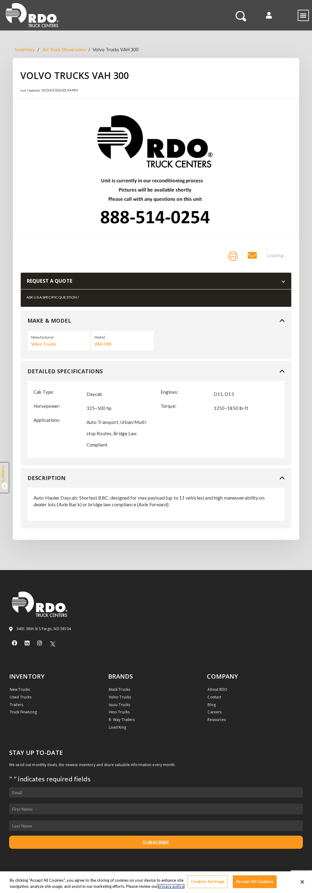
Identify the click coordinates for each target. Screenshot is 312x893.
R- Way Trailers (122, 719)
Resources (216, 719)
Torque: (168, 406)
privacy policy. (171, 886)
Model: (100, 337)
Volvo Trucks (43, 344)
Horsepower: (47, 406)
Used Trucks (20, 697)
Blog (211, 704)
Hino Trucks (119, 712)
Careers (214, 712)
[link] (233, 256)
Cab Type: (44, 392)
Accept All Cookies (254, 881)
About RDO (217, 689)
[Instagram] (39, 642)
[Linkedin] (27, 642)
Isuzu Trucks (119, 704)
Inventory (25, 49)
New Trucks (20, 689)
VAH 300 (102, 344)
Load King (117, 727)
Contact (214, 697)
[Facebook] (14, 642)
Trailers (16, 704)
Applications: (47, 420)
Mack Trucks (119, 689)
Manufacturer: (43, 337)
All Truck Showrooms (64, 49)
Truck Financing (23, 712)
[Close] (302, 881)
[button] (269, 15)
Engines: (169, 392)
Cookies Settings (208, 881)
